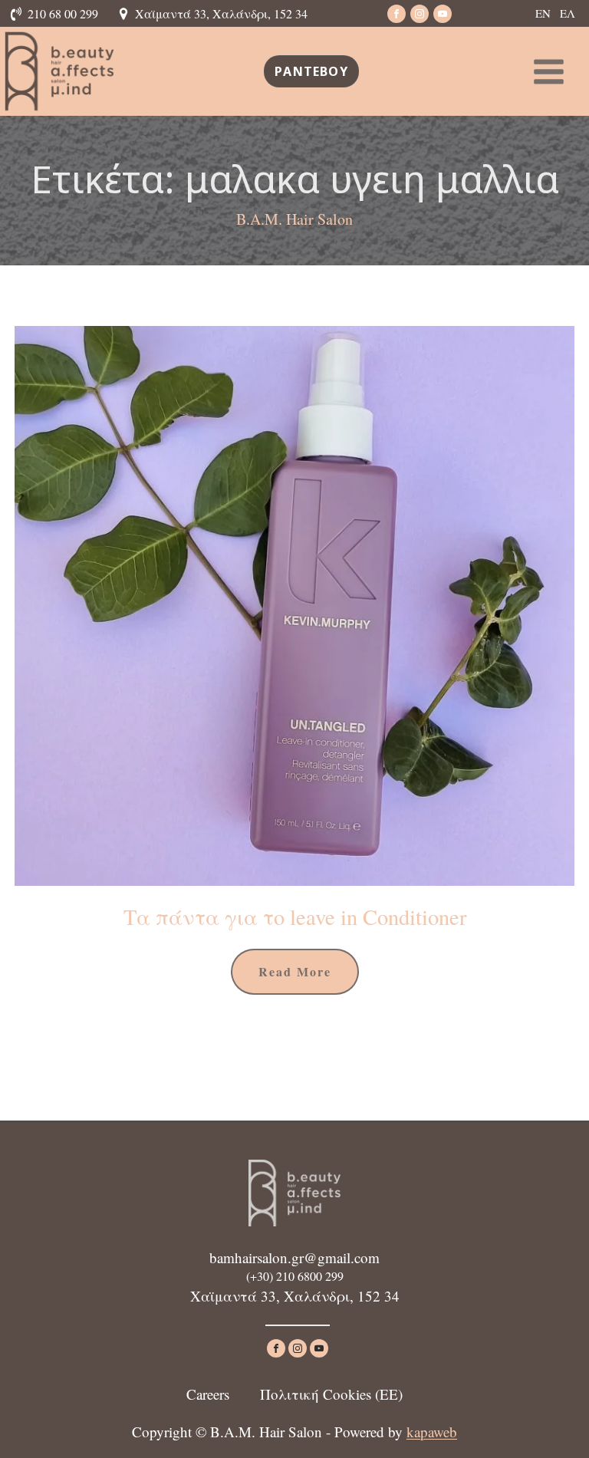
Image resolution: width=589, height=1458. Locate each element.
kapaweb (431, 1431)
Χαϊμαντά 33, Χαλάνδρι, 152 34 (221, 13)
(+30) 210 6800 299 (295, 1276)
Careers (207, 1394)
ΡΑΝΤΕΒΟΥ (311, 71)
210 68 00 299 (63, 13)
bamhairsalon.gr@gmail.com (294, 1257)
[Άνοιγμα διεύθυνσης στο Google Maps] (126, 14)
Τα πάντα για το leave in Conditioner (294, 916)
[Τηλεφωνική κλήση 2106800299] (18, 14)
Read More (294, 971)
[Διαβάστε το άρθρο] (294, 606)
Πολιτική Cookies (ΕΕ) (331, 1394)
